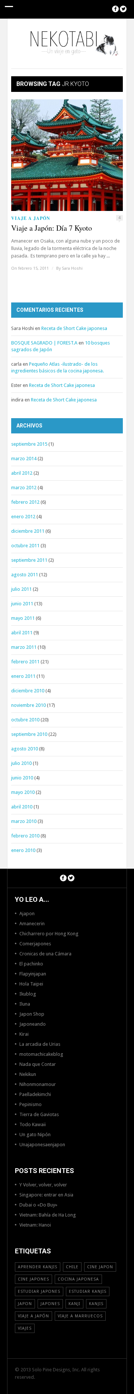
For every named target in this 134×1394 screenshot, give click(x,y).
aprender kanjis (37, 1267)
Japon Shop (31, 1014)
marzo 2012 (23, 487)
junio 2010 (22, 778)
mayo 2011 (23, 618)
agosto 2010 (24, 749)
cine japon (100, 1267)
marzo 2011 (23, 647)
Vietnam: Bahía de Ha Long (47, 1215)
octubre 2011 (25, 545)
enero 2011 (23, 676)
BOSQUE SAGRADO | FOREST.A (44, 343)
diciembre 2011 (27, 531)
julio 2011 (21, 589)
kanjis (96, 1303)
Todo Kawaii (32, 1124)
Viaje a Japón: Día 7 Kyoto (51, 228)
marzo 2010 (23, 821)
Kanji (74, 1303)
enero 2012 (23, 516)
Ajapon (27, 913)
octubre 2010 (25, 719)
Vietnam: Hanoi (35, 1225)
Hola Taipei (31, 984)
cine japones (33, 1279)
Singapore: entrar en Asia (46, 1195)
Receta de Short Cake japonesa (74, 328)
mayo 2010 (23, 792)
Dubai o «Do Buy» (38, 1205)
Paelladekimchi (35, 1094)
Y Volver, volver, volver (43, 1185)
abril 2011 (21, 632)
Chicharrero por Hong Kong (49, 933)
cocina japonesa (78, 1279)
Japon (25, 1303)
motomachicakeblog (41, 1054)
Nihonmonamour (37, 1084)
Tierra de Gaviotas (39, 1114)
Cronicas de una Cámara (45, 953)
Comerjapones (35, 943)
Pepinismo (30, 1104)
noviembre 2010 (28, 705)
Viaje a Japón (30, 218)
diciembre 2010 (27, 690)
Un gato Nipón (35, 1134)
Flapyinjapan (32, 974)
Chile (72, 1267)
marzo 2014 (23, 458)
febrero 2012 (25, 502)
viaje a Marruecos (80, 1316)
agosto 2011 (24, 574)
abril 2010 (21, 807)
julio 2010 (21, 763)
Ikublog (27, 994)
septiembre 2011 (29, 560)
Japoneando (32, 1024)
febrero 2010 (25, 836)
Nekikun (27, 1074)
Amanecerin (32, 923)
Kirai (24, 1034)
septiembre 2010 (29, 734)
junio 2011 (22, 603)
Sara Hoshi (72, 268)
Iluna (24, 1004)
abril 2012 (21, 473)
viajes (25, 1328)
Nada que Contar (37, 1064)
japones (50, 1303)
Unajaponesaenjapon (42, 1144)
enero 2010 (23, 850)
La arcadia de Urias (39, 1044)
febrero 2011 (25, 661)
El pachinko (31, 964)
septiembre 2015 (29, 444)
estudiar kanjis (87, 1291)
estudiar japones (39, 1291)
